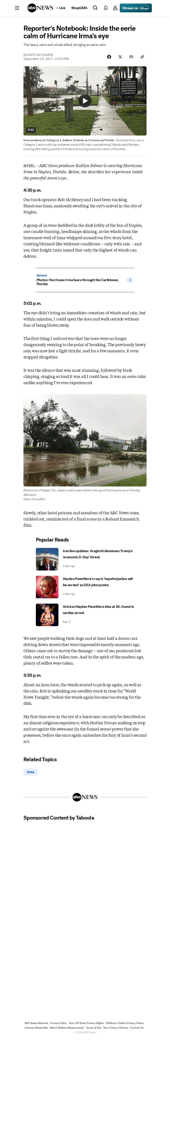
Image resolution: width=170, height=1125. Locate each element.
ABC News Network (36, 1023)
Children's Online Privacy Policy (125, 1023)
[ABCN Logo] (40, 8)
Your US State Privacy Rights (86, 1023)
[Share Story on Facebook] (109, 57)
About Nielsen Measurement (67, 1028)
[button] (17, 8)
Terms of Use (93, 1028)
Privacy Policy (58, 1023)
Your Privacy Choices (115, 1028)
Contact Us (137, 1028)
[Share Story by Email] (131, 57)
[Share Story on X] (120, 57)
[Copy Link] (142, 57)
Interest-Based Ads (36, 1028)
